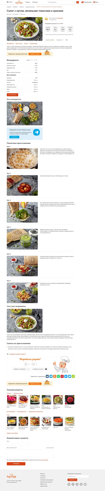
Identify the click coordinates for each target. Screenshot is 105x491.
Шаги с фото (19, 43)
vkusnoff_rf (14, 137)
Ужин (8, 415)
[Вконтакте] (47, 376)
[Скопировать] (73, 376)
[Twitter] (65, 376)
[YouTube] (85, 484)
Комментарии (33, 43)
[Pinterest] (62, 376)
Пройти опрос (44, 486)
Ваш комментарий (12, 447)
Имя (8, 441)
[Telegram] (51, 376)
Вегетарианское (22, 411)
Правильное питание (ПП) (36, 411)
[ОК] (54, 376)
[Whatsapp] (58, 376)
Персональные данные (46, 482)
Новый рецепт (88, 2)
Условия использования (46, 480)
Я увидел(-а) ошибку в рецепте (17, 354)
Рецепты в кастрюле (12, 433)
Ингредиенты (10, 43)
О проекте (42, 475)
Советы (26, 43)
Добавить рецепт (35, 54)
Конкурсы (35, 2)
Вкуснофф (60, 18)
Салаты (22, 6)
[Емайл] (69, 376)
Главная (9, 6)
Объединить (13, 94)
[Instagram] (81, 484)
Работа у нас (43, 484)
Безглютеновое (11, 411)
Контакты (42, 477)
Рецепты (27, 2)
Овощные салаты (30, 6)
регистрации (44, 460)
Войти (96, 2)
